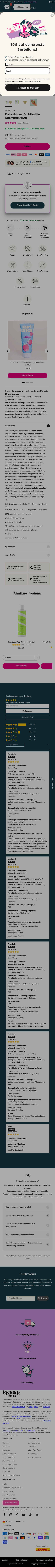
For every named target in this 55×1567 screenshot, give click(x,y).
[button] (52, 15)
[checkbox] (27, 64)
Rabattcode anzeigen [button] (28, 87)
